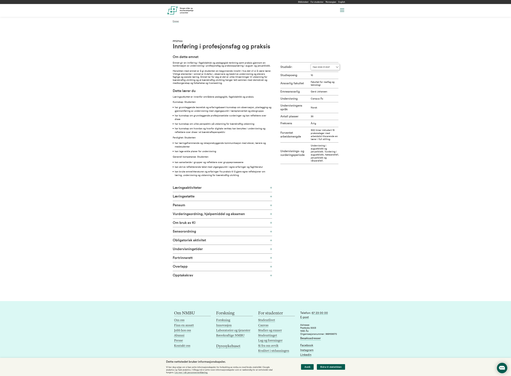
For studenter (317, 2)
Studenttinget (267, 335)
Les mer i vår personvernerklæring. (191, 372)
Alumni (179, 335)
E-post (304, 317)
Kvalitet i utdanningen (273, 351)
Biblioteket (303, 2)
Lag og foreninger (270, 340)
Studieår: (286, 66)
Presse (178, 340)
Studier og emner (270, 330)
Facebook (306, 345)
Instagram (307, 350)
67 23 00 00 (320, 312)
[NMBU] (186, 10)
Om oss (179, 320)
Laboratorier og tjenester (233, 330)
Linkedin (305, 354)
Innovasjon (224, 325)
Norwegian (331, 2)
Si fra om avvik (268, 345)
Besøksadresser (310, 338)
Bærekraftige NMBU (230, 335)
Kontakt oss (182, 345)
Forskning (223, 320)
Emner (176, 21)
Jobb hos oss (182, 330)
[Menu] (342, 10)
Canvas (263, 325)
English (341, 2)
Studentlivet (266, 320)
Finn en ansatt (184, 325)
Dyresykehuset (228, 346)
